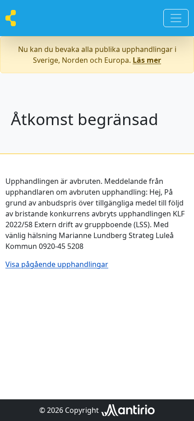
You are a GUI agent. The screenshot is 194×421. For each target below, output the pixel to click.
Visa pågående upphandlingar (56, 264)
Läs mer (147, 60)
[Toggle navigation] (176, 18)
